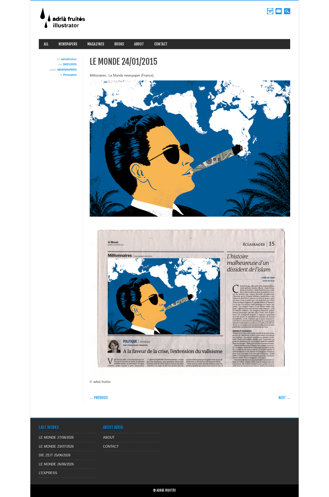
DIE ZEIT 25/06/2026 (54, 455)
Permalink (70, 74)
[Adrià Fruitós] (63, 30)
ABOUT (139, 44)
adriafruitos (69, 59)
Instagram (270, 11)
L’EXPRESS (48, 473)
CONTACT (161, 44)
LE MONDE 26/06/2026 (56, 464)
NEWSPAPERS (68, 44)
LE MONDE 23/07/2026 (56, 446)
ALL (46, 44)
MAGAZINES (95, 44)
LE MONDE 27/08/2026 (56, 437)
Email (279, 11)
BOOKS (119, 44)
